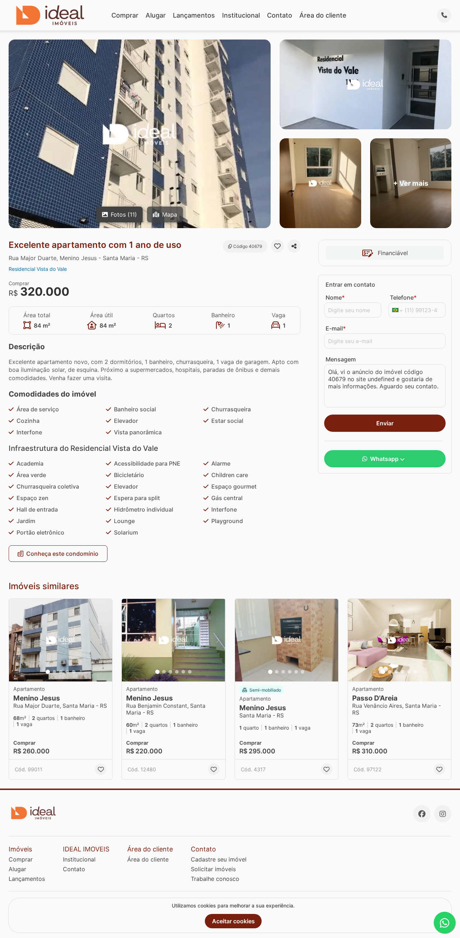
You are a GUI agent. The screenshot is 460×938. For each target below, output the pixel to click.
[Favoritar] (277, 246)
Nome (335, 297)
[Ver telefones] (444, 15)
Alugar (156, 15)
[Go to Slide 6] (190, 672)
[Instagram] (442, 813)
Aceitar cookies (233, 921)
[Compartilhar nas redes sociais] (294, 246)
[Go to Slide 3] (61, 672)
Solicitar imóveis (213, 869)
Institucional (241, 15)
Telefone (403, 297)
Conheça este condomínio (62, 553)
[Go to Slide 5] (73, 672)
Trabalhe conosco (215, 878)
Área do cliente (322, 15)
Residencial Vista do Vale (38, 269)
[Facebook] (422, 813)
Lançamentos (194, 15)
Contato (279, 15)
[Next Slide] (104, 640)
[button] (60, 640)
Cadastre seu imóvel (219, 859)
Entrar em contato (350, 284)
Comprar (124, 15)
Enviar (385, 423)
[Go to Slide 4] (67, 672)
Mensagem (341, 359)
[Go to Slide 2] (54, 672)
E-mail (336, 328)
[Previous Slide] (16, 640)
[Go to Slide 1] (48, 672)
